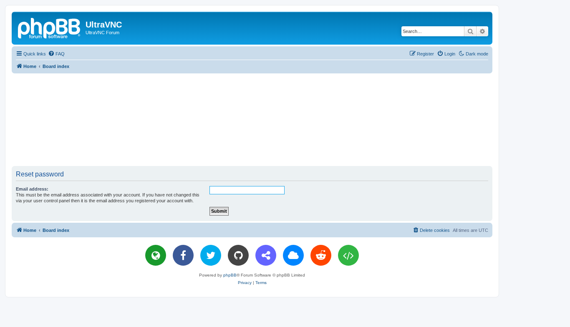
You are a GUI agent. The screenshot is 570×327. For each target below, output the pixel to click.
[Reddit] (320, 255)
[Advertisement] (252, 119)
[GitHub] (238, 255)
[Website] (155, 255)
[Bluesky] (293, 255)
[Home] (50, 27)
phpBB (230, 275)
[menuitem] (56, 54)
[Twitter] (210, 255)
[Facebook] (183, 255)
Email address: (32, 188)
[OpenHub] (348, 255)
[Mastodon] (265, 255)
